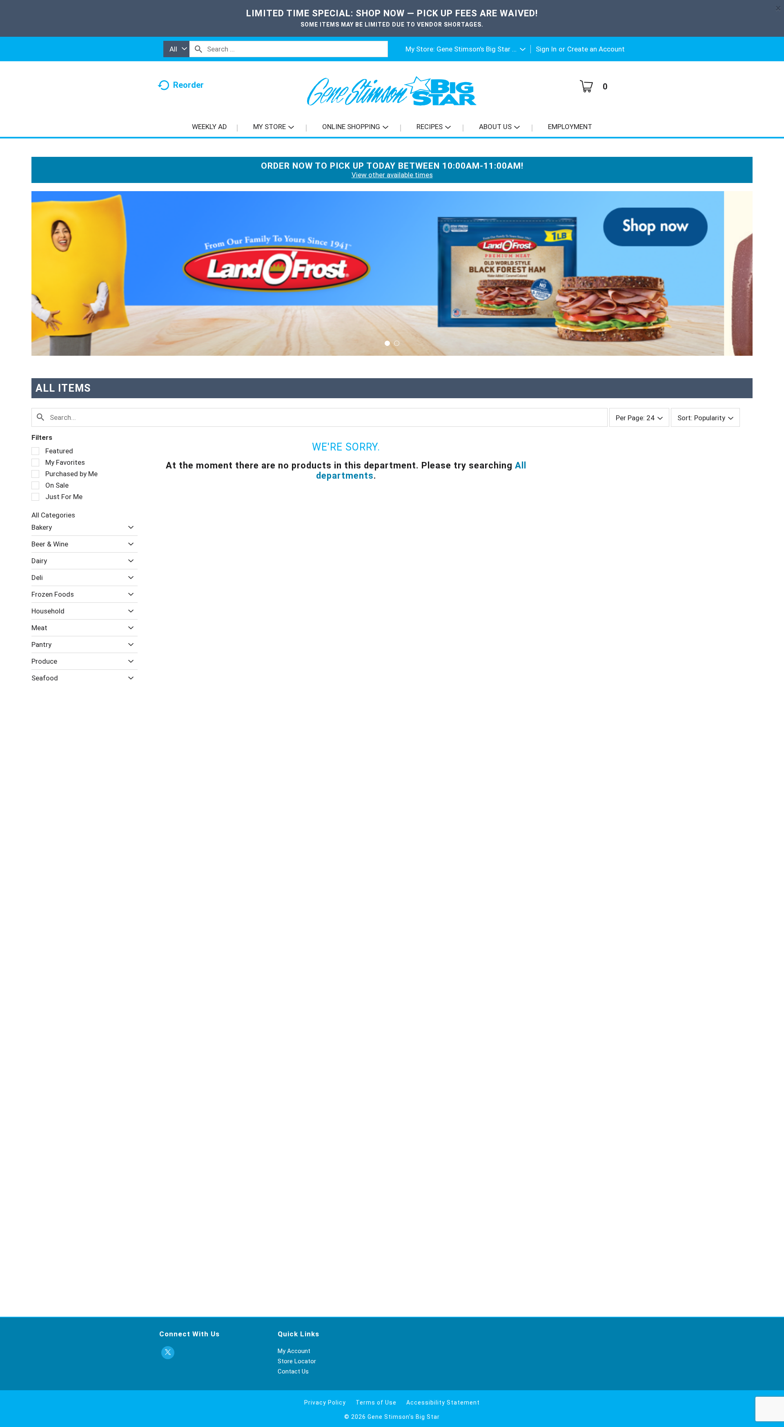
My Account (294, 1351)
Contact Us (293, 1371)
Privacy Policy (325, 1402)
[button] (481, 49)
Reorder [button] (188, 85)
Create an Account (596, 49)
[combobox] (176, 49)
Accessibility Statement (443, 1402)
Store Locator (297, 1361)
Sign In (546, 49)
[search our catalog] (198, 49)
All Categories (53, 515)
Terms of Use (376, 1402)
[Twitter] (167, 1353)
